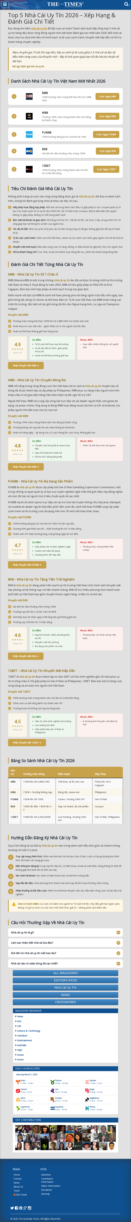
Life (19, 1025)
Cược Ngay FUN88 (106, 134)
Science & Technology (28, 1030)
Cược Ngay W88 (107, 116)
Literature (22, 1035)
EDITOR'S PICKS (65, 980)
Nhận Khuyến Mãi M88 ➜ (26, 365)
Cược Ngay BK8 (107, 151)
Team (17, 1190)
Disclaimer (46, 1189)
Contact (18, 1178)
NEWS (65, 995)
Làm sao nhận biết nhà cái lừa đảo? (32, 942)
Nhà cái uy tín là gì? (22, 932)
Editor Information (50, 1185)
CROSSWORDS (65, 1002)
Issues (20, 1054)
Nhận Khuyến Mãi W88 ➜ (26, 466)
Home (20, 1059)
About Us (18, 1186)
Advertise (46, 1174)
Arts (19, 1021)
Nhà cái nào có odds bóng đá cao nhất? (34, 963)
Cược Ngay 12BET (106, 169)
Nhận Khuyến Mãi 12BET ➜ (27, 742)
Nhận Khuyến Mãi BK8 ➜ (26, 656)
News (20, 1016)
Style (19, 1049)
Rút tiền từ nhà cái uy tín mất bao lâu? (33, 953)
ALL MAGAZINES (65, 973)
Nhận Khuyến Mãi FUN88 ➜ (27, 564)
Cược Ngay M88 (107, 96)
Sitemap (45, 1193)
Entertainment (24, 1040)
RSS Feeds (21, 1194)
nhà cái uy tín (39, 28)
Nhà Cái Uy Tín (65, 987)
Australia (21, 1045)
